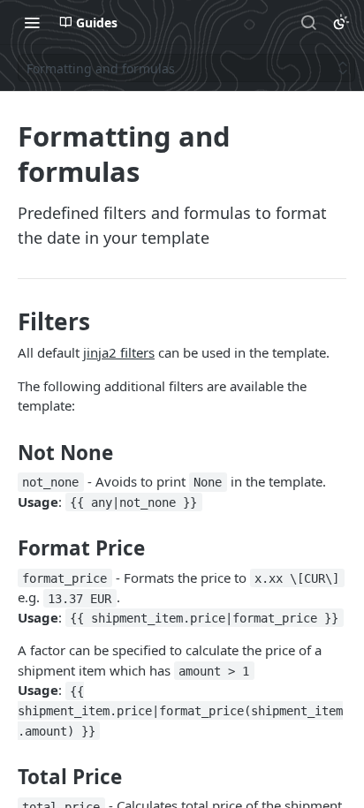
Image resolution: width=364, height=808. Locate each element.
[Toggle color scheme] (341, 22)
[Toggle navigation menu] (32, 22)
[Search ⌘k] (308, 22)
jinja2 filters (119, 352)
